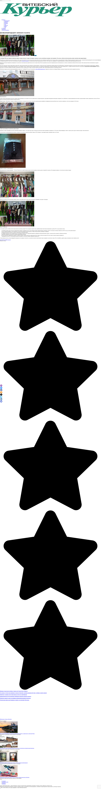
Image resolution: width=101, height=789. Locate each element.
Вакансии (4, 782)
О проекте (4, 28)
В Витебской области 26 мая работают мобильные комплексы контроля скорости (15, 696)
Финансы (6, 22)
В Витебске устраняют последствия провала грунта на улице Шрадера (13, 694)
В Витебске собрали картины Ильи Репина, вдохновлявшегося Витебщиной (14, 762)
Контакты (4, 29)
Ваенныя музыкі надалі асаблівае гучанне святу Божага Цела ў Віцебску (14, 691)
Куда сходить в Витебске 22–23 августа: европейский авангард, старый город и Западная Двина (17, 733)
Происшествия (7, 20)
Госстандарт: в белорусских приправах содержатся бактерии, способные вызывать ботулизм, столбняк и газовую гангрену (23, 692)
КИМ (6, 239)
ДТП (5, 27)
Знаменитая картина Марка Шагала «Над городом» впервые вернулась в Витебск (14, 777)
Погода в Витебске (5, 30)
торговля (9, 239)
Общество (6, 25)
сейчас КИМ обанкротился (40, 69)
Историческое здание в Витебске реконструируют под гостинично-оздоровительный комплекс (17, 748)
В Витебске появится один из (5, 698)
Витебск (3, 239)
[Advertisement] (31, 710)
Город (35, 55)
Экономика (6, 21)
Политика (6, 23)
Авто (5, 24)
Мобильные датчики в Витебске (6, 719)
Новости (3, 19)
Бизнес (5, 26)
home (1, 239)
